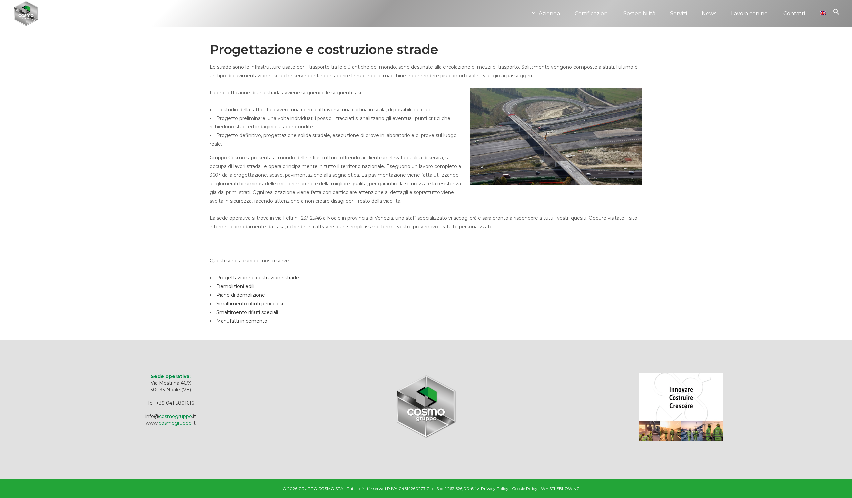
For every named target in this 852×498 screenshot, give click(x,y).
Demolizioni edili (235, 286)
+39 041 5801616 (175, 403)
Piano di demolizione (240, 295)
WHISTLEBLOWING (560, 488)
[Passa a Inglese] (822, 13)
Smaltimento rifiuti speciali (247, 312)
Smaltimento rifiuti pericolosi (249, 304)
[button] (836, 21)
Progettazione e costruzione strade (257, 278)
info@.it (170, 416)
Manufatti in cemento (241, 321)
